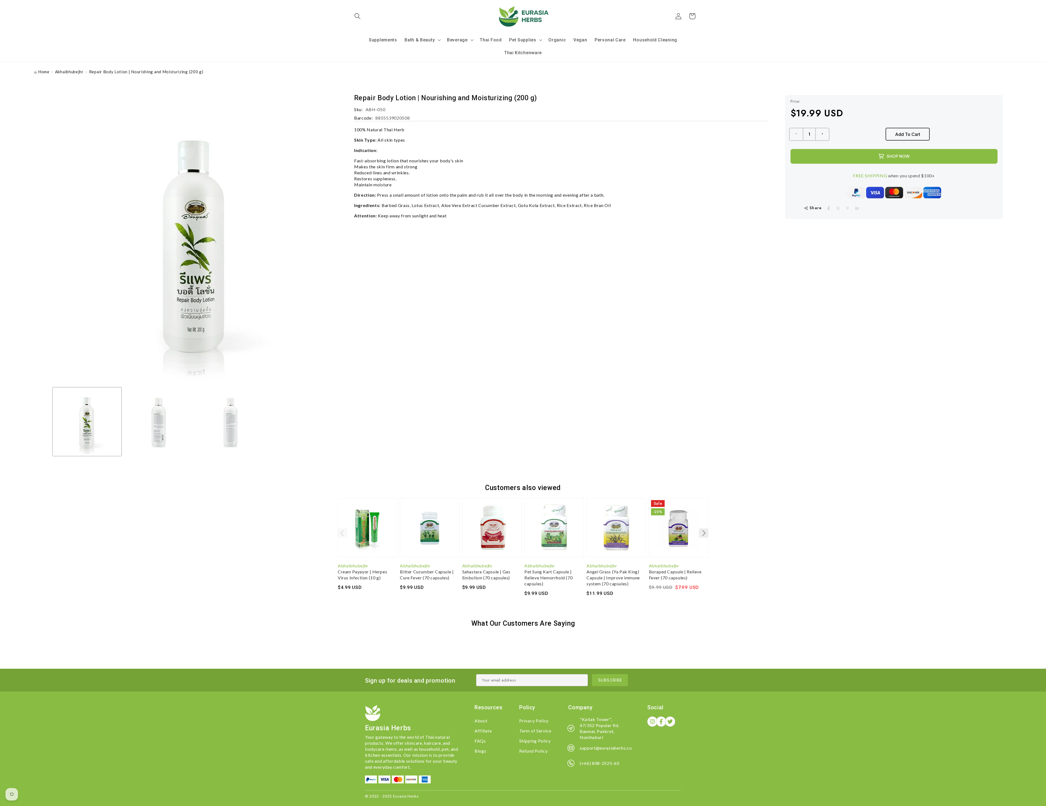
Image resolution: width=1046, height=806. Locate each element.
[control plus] (822, 134)
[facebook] (828, 208)
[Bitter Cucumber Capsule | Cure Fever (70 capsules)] (429, 530)
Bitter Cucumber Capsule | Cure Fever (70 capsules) (427, 574)
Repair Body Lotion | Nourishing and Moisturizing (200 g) (146, 71)
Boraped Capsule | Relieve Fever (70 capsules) (675, 574)
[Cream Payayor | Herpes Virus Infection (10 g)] (367, 530)
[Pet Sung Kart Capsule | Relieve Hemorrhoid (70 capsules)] (554, 530)
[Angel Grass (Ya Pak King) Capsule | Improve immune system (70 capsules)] (616, 530)
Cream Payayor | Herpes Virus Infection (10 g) (362, 574)
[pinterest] (847, 208)
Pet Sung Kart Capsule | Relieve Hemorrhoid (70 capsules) (548, 577)
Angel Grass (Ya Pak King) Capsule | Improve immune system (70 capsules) (613, 577)
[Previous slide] (342, 533)
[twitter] (838, 208)
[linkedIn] (857, 208)
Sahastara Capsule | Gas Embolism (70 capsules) (486, 574)
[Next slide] (703, 533)
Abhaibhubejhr (69, 71)
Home (44, 71)
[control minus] (796, 134)
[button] (358, 16)
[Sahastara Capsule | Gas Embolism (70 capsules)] (492, 530)
